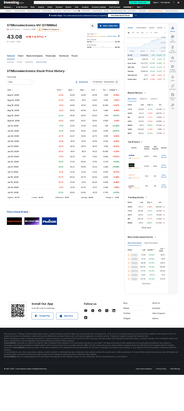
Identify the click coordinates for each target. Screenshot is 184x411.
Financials (51, 56)
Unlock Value (112, 36)
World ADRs (86, 11)
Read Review (164, 156)
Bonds (151, 28)
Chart (20, 56)
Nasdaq (130, 71)
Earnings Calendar (33, 11)
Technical (63, 56)
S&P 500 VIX (132, 75)
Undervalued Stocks (172, 11)
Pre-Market (57, 11)
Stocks (8, 11)
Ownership (29, 62)
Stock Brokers (97, 11)
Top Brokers (134, 142)
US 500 (130, 59)
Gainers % (143, 99)
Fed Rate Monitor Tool (118, 11)
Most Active (142, 11)
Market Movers (135, 93)
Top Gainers (132, 11)
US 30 (130, 55)
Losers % (154, 99)
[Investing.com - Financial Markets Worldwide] (14, 2)
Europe (106, 11)
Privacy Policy (161, 369)
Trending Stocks (136, 197)
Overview (10, 62)
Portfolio (127, 313)
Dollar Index (132, 79)
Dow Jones (132, 63)
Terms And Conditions (144, 369)
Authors (155, 318)
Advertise (156, 308)
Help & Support (158, 313)
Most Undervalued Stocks (140, 237)
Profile (19, 62)
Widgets (127, 318)
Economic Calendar (99, 7)
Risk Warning (175, 369)
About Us (156, 303)
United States (47, 11)
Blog (125, 303)
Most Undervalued (134, 243)
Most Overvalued (151, 243)
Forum (74, 56)
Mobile (126, 308)
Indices (130, 28)
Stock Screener (114, 7)
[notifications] (173, 2)
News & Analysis (34, 56)
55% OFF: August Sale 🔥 (140, 2)
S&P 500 (131, 67)
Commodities (141, 28)
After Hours (67, 11)
